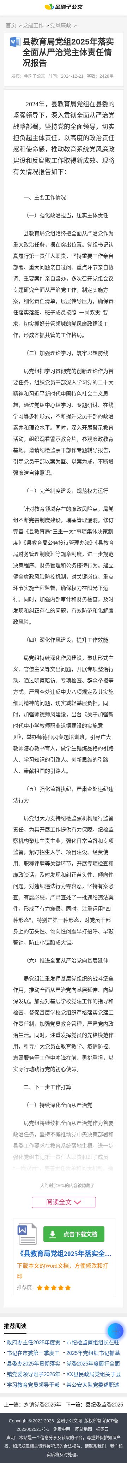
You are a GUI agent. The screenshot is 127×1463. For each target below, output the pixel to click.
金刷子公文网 (69, 1420)
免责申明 (61, 1429)
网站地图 (83, 1429)
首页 (11, 25)
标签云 (102, 1429)
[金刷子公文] (64, 8)
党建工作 (33, 25)
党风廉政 (60, 25)
